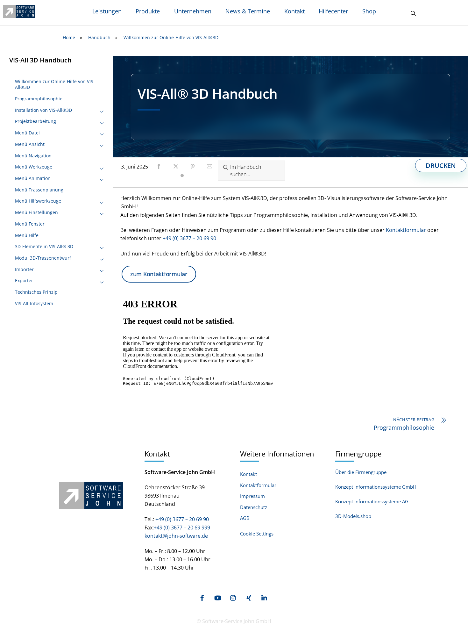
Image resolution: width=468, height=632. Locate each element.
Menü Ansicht (30, 144)
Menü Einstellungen (36, 212)
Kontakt (294, 11)
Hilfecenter (333, 11)
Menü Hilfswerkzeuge (38, 201)
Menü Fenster (30, 224)
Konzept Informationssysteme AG (371, 501)
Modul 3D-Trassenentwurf (43, 258)
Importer (24, 269)
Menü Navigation (33, 156)
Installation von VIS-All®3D (43, 110)
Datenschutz (253, 507)
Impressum (252, 496)
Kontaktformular (406, 229)
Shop (369, 11)
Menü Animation (33, 178)
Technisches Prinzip (36, 292)
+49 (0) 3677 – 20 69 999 (182, 527)
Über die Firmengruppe (360, 472)
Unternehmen (192, 11)
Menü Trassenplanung (39, 190)
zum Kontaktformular (159, 274)
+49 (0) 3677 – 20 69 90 (189, 238)
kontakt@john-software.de (176, 535)
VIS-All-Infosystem (34, 303)
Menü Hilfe (27, 235)
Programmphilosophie (38, 99)
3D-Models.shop (353, 516)
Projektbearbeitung (35, 121)
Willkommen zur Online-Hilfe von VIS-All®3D (55, 84)
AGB (245, 518)
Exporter (24, 280)
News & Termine (247, 11)
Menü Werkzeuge (33, 167)
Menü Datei (27, 133)
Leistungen (107, 11)
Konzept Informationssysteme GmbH (375, 487)
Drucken (441, 165)
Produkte (148, 11)
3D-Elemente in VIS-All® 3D (44, 246)
